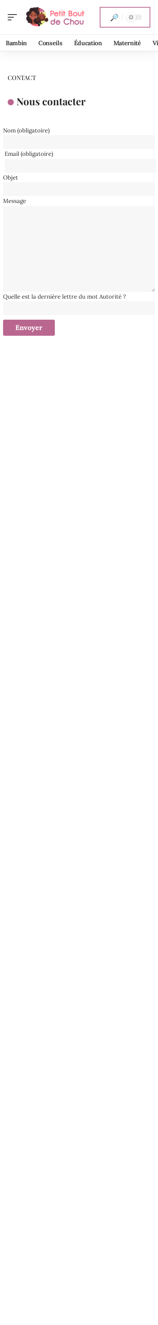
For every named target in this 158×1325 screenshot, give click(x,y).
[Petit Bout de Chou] (55, 17)
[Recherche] (114, 17)
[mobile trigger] (14, 17)
